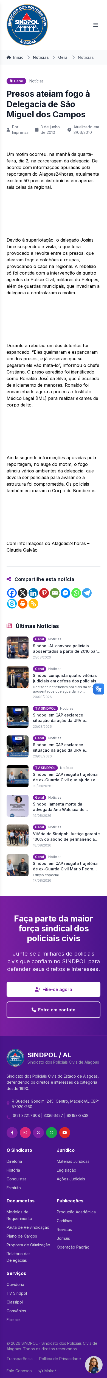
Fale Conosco (19, 1370)
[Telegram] (87, 593)
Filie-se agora (57, 989)
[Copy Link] (33, 603)
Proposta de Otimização (28, 1245)
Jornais (63, 1238)
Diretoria (14, 1161)
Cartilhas (64, 1220)
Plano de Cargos (22, 1236)
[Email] (55, 593)
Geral (63, 57)
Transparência (20, 1358)
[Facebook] (12, 593)
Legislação (66, 1170)
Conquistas (17, 1179)
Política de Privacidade (60, 1358)
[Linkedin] (33, 593)
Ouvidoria (15, 1284)
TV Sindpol (17, 1293)
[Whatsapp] (76, 593)
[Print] (22, 603)
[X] (22, 593)
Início (18, 57)
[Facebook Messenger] (65, 593)
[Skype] (12, 603)
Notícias (41, 57)
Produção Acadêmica (76, 1212)
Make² (50, 1370)
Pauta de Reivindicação (28, 1227)
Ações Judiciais (71, 1179)
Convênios (16, 1310)
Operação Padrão (73, 1247)
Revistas (64, 1229)
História (13, 1170)
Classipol (15, 1302)
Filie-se (13, 1319)
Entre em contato (56, 1009)
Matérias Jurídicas (73, 1161)
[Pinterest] (44, 593)
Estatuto (14, 1187)
